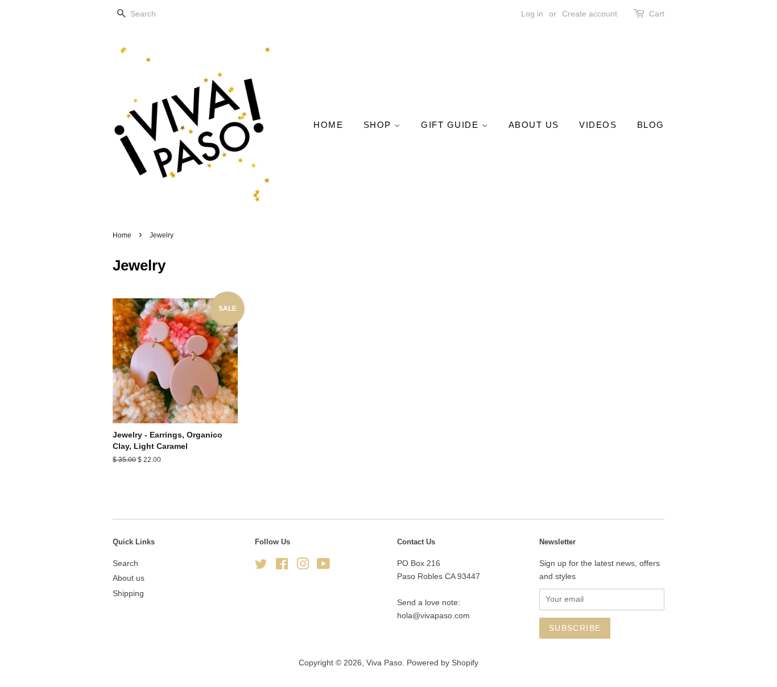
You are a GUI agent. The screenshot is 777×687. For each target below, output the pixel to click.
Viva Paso (384, 663)
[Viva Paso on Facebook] (281, 566)
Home (328, 125)
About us (534, 125)
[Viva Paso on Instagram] (302, 566)
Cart (656, 13)
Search (125, 563)
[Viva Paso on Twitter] (261, 566)
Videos (598, 125)
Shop (379, 125)
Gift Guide (451, 125)
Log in (532, 13)
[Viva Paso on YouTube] (323, 566)
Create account (589, 13)
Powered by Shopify (442, 663)
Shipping (128, 593)
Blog (650, 125)
